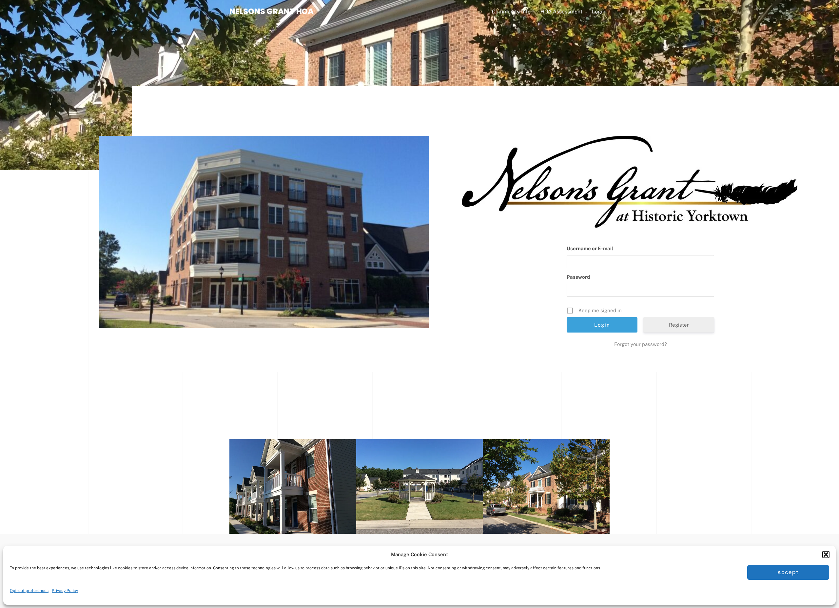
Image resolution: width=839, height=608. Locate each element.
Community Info (511, 12)
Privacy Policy (65, 590)
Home (475, 12)
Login (598, 12)
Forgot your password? (640, 344)
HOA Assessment (561, 12)
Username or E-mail (590, 248)
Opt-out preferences (29, 590)
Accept (788, 572)
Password (578, 277)
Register (679, 325)
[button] (826, 554)
